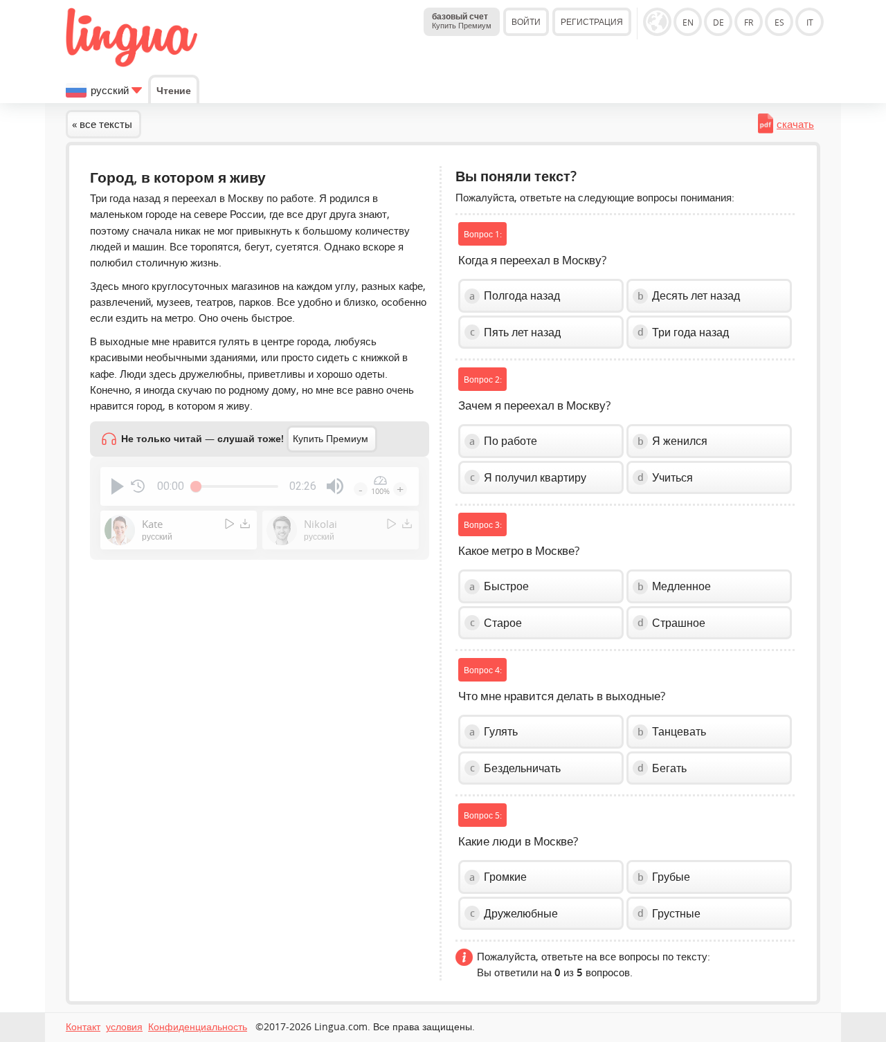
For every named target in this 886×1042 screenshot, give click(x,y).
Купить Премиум (330, 438)
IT (809, 22)
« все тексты (102, 124)
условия (124, 1027)
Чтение (173, 90)
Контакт (83, 1027)
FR (748, 22)
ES (779, 22)
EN (688, 22)
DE (718, 22)
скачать (795, 124)
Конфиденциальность (197, 1027)
